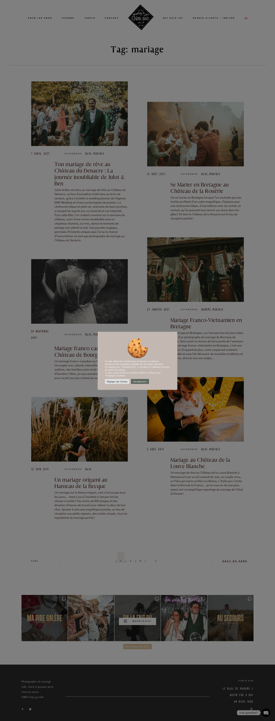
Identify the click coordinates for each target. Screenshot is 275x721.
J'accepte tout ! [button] (140, 381)
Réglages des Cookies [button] (117, 381)
